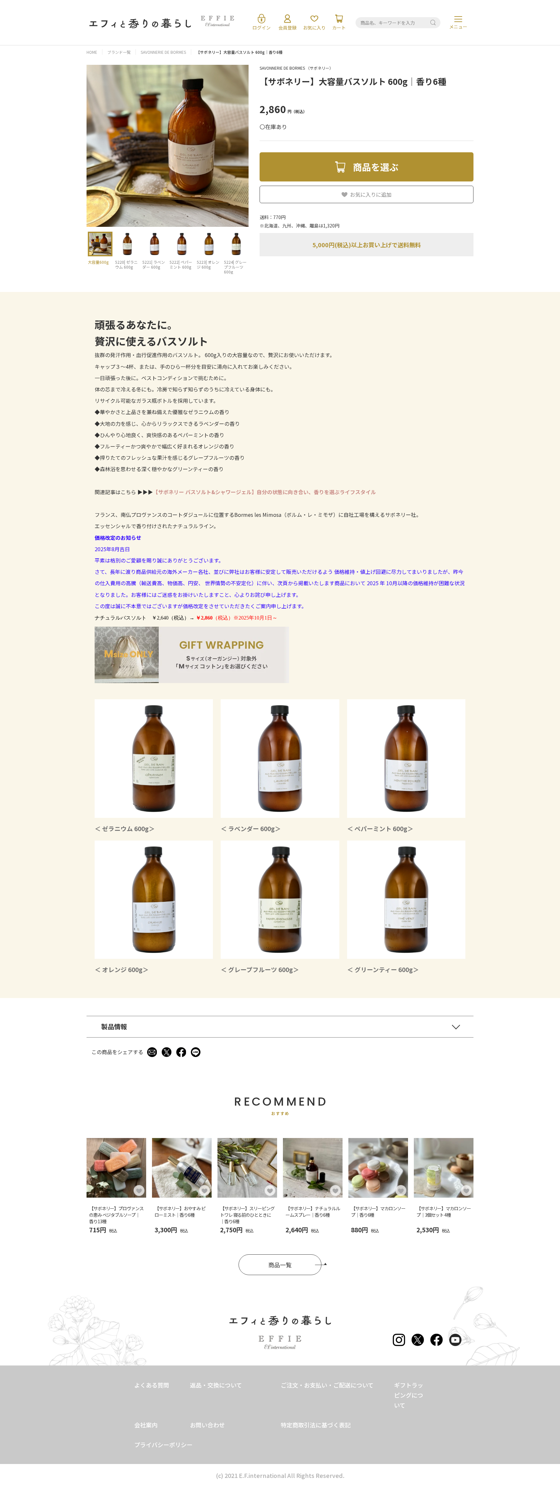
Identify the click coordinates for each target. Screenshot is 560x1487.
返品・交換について (216, 1385)
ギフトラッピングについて (408, 1395)
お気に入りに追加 (370, 194)
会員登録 (287, 27)
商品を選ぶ (375, 166)
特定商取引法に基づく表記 (316, 1425)
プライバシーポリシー (163, 1444)
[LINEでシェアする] (196, 1052)
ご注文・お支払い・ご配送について (327, 1385)
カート (339, 27)
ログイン (261, 27)
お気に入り (314, 27)
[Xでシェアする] (166, 1052)
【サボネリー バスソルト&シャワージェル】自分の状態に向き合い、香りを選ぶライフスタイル (264, 492)
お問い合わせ (207, 1425)
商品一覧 (280, 1264)
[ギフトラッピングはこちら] (192, 680)
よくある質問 (151, 1385)
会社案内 (146, 1425)
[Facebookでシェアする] (181, 1052)
